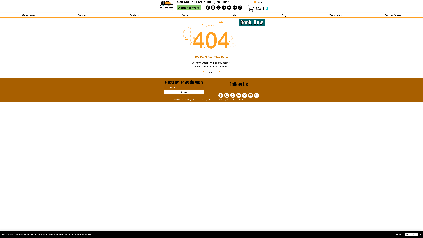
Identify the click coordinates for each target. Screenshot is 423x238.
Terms (229, 100)
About (218, 100)
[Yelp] (218, 7)
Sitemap (204, 100)
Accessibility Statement (241, 100)
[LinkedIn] (224, 7)
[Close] (420, 234)
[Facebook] (208, 7)
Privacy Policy (87, 234)
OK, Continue (411, 234)
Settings (398, 234)
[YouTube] (235, 7)
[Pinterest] (240, 7)
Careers (211, 100)
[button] (259, 8)
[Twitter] (229, 7)
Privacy (223, 100)
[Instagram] (213, 7)
